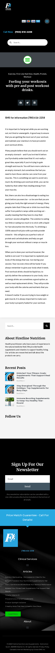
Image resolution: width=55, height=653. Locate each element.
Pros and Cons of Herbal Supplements (19, 599)
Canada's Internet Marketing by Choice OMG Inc (27, 649)
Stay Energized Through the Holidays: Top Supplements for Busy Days (33, 388)
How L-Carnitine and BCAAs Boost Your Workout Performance (28, 584)
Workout (27, 77)
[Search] (46, 326)
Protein (43, 74)
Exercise (11, 74)
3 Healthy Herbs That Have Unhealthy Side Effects (23, 606)
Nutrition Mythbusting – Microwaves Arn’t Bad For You (25, 577)
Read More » (21, 381)
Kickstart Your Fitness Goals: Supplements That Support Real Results (33, 375)
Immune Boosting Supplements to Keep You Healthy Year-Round (33, 400)
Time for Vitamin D (12, 595)
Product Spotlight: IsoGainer (15, 602)
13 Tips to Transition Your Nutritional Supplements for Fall (26, 581)
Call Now (17, 32)
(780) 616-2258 (27, 551)
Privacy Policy (44, 647)
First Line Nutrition (24, 74)
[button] (47, 21)
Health (36, 74)
